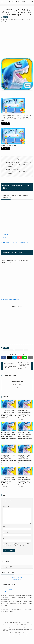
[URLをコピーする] (30, 357)
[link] (17, 388)
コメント (6, 506)
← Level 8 (4, 237)
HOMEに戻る (17, 579)
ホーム (23, 19)
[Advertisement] (17, 39)
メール (5, 532)
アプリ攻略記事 (19, 624)
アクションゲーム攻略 (24, 622)
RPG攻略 (15, 622)
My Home (5, 19)
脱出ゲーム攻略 (8, 622)
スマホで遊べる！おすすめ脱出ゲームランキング (17, 632)
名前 (5, 526)
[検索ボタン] (32, 2)
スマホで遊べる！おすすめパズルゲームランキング (17, 635)
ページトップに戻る (17, 577)
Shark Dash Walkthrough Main (10, 299)
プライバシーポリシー (7, 589)
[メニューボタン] (2, 2)
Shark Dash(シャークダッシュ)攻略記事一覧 (14, 242)
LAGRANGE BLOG (17, 2)
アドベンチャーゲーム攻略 (8, 624)
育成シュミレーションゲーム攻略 (17, 627)
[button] (3, 357)
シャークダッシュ (17, 19)
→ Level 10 (4, 234)
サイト (4, 538)
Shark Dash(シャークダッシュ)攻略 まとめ (18, 162)
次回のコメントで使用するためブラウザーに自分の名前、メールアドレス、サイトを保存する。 (17, 544)
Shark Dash (5, 17)
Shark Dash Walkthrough (12, 169)
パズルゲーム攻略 (28, 624)
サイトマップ (4, 591)
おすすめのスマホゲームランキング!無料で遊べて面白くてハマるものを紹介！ (17, 630)
